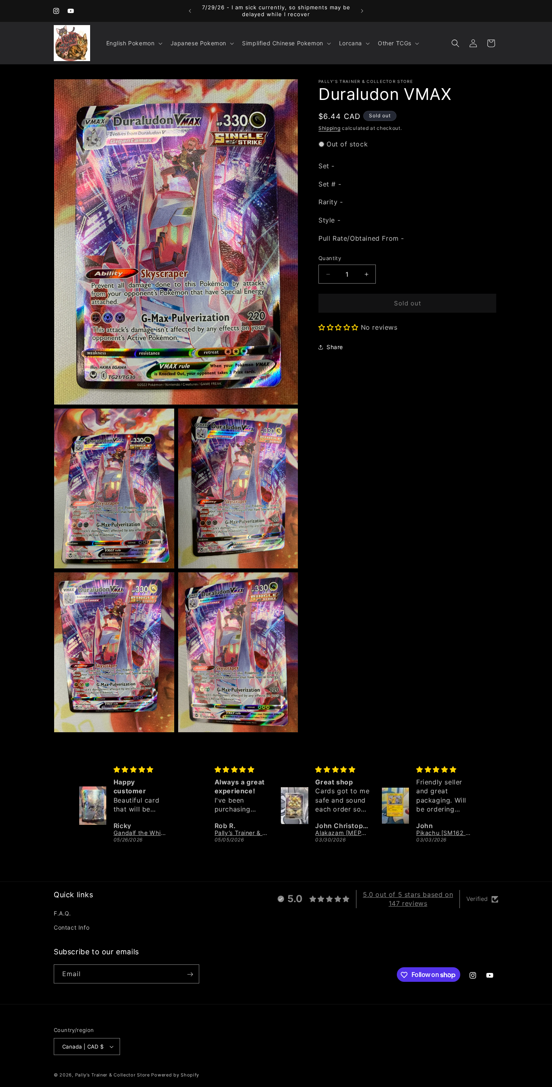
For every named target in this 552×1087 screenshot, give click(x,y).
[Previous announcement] (190, 11)
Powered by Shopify (175, 1075)
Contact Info (71, 927)
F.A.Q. (62, 913)
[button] (133, 43)
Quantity (329, 258)
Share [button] (335, 346)
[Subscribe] (190, 974)
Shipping (329, 128)
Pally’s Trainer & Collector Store (112, 1075)
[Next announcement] (362, 11)
